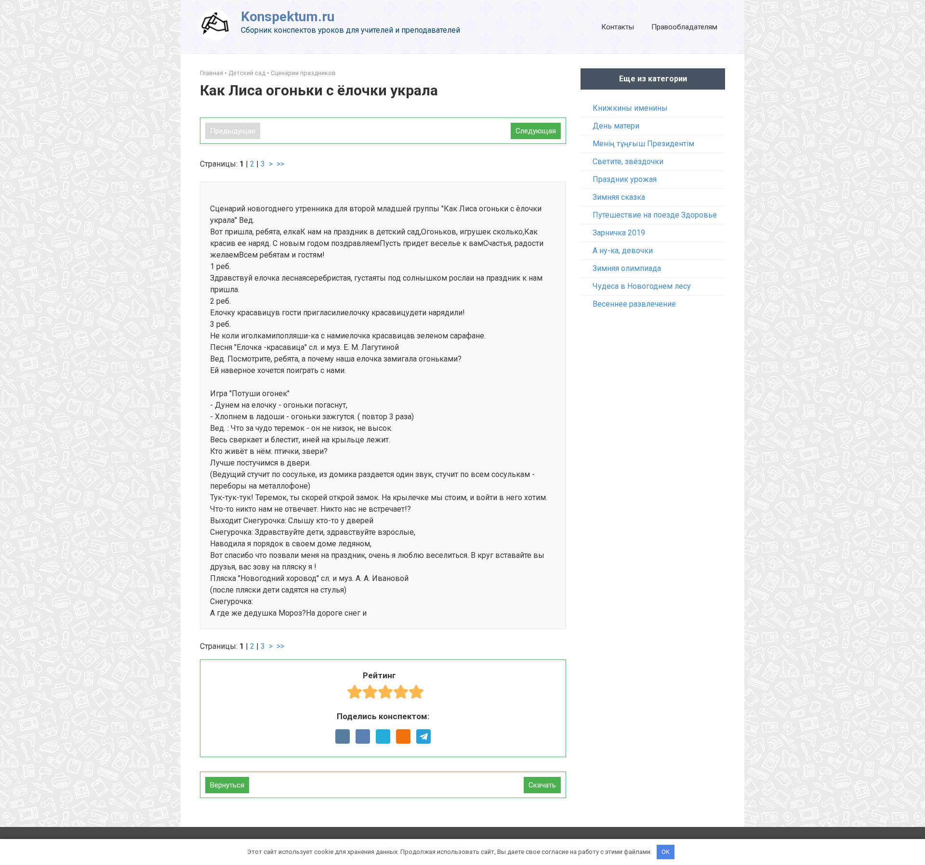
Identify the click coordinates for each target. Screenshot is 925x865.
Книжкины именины (630, 108)
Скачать (542, 785)
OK (665, 851)
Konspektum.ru (287, 17)
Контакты (617, 27)
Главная (211, 73)
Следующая (535, 131)
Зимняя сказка (619, 197)
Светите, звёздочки (628, 161)
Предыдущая (232, 131)
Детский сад (246, 73)
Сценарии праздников (303, 73)
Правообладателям (684, 27)
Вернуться (227, 785)
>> (280, 163)
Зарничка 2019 (619, 232)
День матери (616, 125)
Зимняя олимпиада (627, 268)
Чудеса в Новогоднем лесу (642, 286)
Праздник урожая (625, 179)
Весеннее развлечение (634, 304)
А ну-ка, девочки (623, 250)
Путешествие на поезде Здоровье (655, 214)
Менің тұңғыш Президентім (643, 143)
